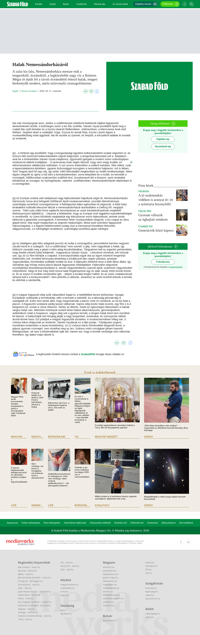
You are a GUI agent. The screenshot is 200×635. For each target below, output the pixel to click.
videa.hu (149, 595)
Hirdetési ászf (120, 522)
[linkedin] (188, 542)
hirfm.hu (149, 617)
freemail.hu (151, 588)
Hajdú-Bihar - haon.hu (29, 595)
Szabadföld (88, 354)
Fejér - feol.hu (25, 588)
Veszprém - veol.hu (69, 566)
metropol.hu (151, 566)
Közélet (38, 4)
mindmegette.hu (111, 588)
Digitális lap (163, 139)
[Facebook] (184, 4)
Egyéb (15, 91)
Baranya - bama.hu (27, 570)
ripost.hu (149, 562)
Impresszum (12, 522)
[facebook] (181, 542)
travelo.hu (108, 591)
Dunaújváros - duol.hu (29, 584)
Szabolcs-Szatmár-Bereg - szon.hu (34, 615)
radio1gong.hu (152, 613)
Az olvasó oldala (120, 4)
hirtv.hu (64, 591)
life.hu (148, 569)
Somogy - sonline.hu (28, 612)
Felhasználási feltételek (100, 522)
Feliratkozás (163, 262)
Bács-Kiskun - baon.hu (29, 567)
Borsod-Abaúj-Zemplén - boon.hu (34, 577)
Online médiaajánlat (31, 522)
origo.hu (64, 595)
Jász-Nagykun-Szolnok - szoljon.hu (34, 602)
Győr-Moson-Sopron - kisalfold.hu (34, 591)
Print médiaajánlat (51, 522)
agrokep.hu (66, 613)
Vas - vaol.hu (66, 562)
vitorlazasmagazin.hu (113, 598)
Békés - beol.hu (25, 574)
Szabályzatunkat (175, 267)
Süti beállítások (186, 522)
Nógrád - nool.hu (26, 609)
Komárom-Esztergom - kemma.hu (34, 605)
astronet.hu (108, 567)
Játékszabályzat (168, 522)
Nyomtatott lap (163, 146)
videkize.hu (108, 602)
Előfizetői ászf (137, 522)
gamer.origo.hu (110, 577)
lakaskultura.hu (110, 574)
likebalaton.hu (110, 581)
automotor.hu (109, 570)
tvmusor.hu (108, 605)
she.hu (148, 573)
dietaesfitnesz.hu (111, 595)
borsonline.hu (110, 620)
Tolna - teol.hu (25, 619)
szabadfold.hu (67, 588)
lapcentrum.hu (152, 598)
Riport (66, 4)
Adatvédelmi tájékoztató (75, 522)
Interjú (53, 4)
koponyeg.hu (151, 591)
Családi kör (81, 4)
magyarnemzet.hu (69, 584)
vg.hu (63, 610)
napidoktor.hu (110, 584)
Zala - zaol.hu (67, 569)
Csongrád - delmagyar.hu (30, 581)
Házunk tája (99, 4)
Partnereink (152, 522)
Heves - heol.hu (25, 598)
